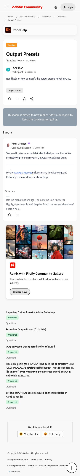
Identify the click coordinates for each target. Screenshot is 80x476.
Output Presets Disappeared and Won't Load (30, 346)
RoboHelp (46, 16)
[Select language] (56, 7)
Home (10, 16)
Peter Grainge (19, 143)
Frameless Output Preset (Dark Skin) (26, 329)
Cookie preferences (16, 465)
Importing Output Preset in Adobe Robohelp (30, 312)
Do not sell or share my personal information (49, 465)
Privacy (48, 459)
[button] (6, 8)
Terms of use (36, 459)
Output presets (14, 90)
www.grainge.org (23, 172)
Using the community (17, 459)
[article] (40, 179)
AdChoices (15, 471)
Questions (61, 16)
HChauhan (17, 67)
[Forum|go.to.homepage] (27, 7)
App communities (28, 16)
